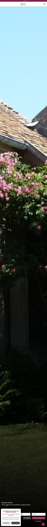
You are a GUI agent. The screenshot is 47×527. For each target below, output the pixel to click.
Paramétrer (6, 523)
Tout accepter (15, 523)
